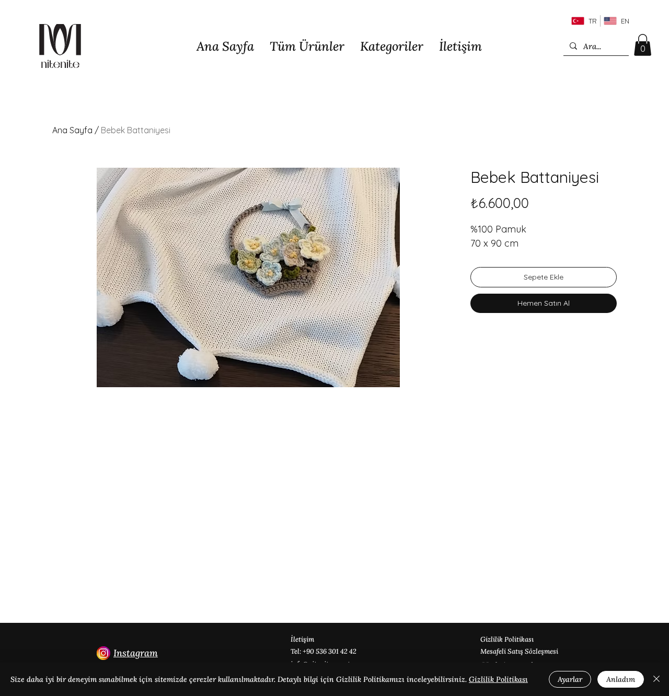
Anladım (620, 679)
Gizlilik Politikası (498, 679)
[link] (642, 45)
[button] (391, 46)
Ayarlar (570, 679)
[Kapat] (656, 679)
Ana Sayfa (72, 130)
